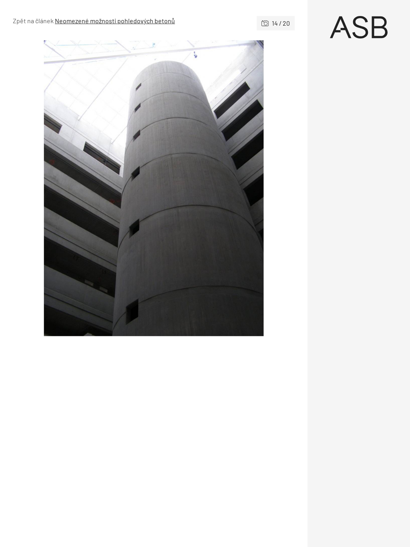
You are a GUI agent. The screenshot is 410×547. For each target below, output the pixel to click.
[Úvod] (358, 27)
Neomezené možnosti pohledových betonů (115, 20)
